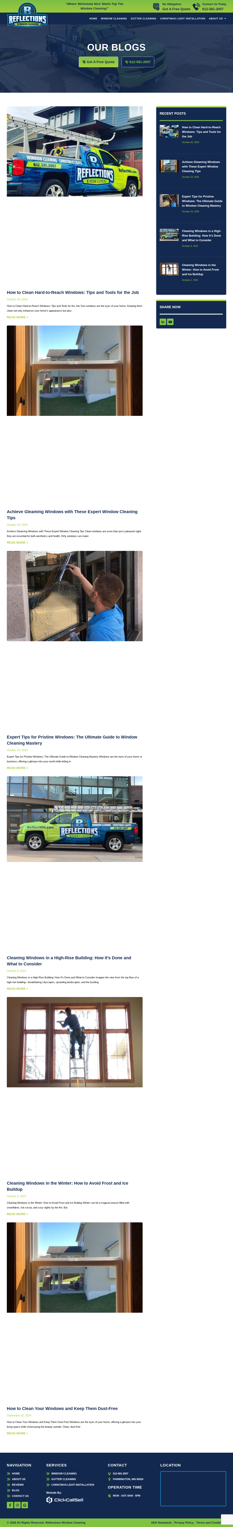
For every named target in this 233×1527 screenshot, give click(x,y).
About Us (216, 18)
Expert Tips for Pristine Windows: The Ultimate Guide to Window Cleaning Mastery (202, 201)
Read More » (17, 317)
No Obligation (171, 4)
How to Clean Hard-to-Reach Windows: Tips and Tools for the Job (73, 292)
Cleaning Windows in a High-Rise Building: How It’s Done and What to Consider (201, 235)
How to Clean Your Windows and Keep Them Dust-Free (62, 1408)
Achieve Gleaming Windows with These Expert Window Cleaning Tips (201, 166)
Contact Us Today (214, 4)
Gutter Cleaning (143, 18)
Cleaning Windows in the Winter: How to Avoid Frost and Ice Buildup (200, 269)
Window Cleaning (114, 18)
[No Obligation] (156, 6)
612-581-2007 (212, 9)
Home (93, 18)
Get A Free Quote (176, 9)
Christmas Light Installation (182, 18)
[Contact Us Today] (196, 6)
